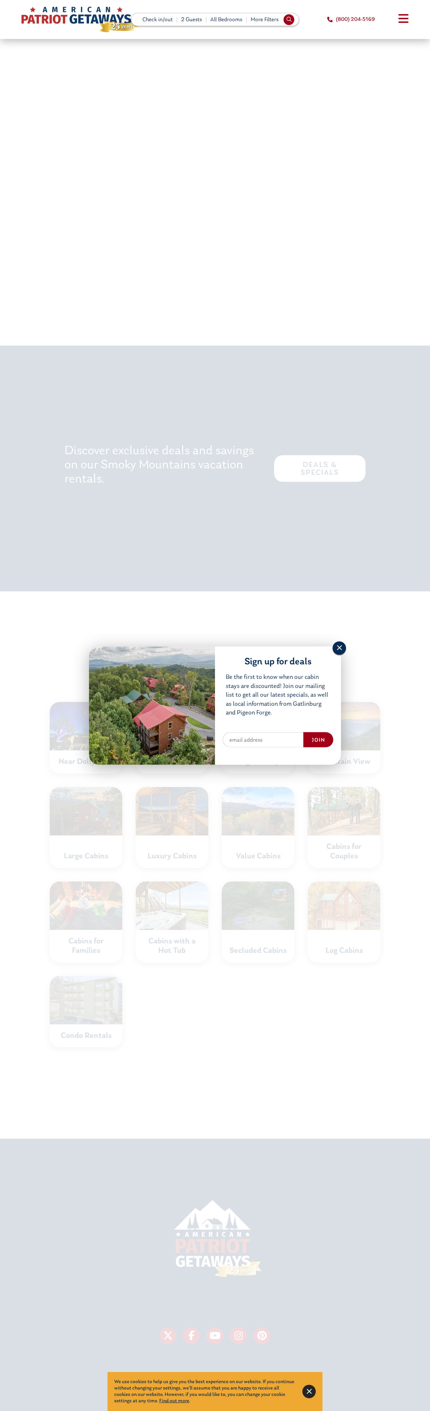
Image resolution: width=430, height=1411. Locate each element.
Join (318, 740)
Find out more (174, 1401)
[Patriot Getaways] (82, 19)
